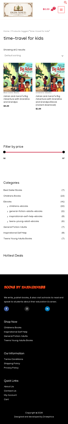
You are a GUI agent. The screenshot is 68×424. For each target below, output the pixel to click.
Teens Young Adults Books (17, 239)
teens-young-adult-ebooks (24, 221)
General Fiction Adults (15, 227)
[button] (65, 3)
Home (6, 31)
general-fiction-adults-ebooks (25, 211)
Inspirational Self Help (15, 233)
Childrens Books (12, 196)
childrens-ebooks (18, 206)
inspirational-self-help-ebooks (25, 216)
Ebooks (7, 202)
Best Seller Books (12, 190)
